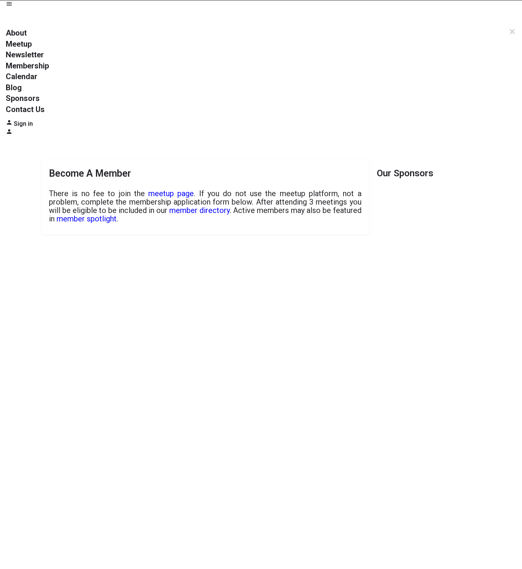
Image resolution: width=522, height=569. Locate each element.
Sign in (23, 123)
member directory (199, 210)
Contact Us (25, 109)
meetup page (171, 193)
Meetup (19, 44)
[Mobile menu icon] (261, 4)
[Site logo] (34, 18)
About (16, 32)
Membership (27, 65)
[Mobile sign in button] (9, 133)
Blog (14, 87)
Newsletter (25, 54)
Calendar (21, 76)
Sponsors (23, 98)
